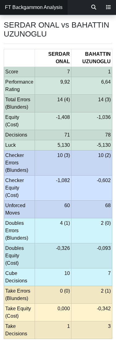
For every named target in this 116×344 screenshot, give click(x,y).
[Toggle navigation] (108, 7)
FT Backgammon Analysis (33, 7)
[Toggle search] (93, 7)
